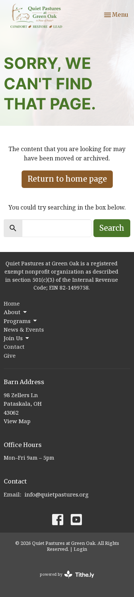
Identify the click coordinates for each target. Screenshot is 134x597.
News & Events (24, 329)
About (12, 312)
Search (111, 228)
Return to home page (67, 178)
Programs (17, 321)
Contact (14, 346)
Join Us (13, 338)
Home (12, 303)
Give (10, 355)
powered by (63, 581)
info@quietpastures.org (57, 494)
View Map (17, 421)
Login (80, 549)
